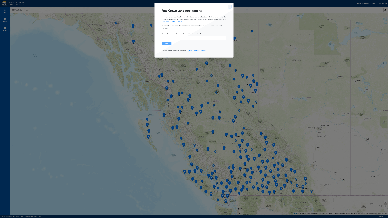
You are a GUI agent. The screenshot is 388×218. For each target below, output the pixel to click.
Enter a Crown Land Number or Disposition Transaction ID (181, 34)
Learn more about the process (172, 22)
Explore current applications (196, 51)
